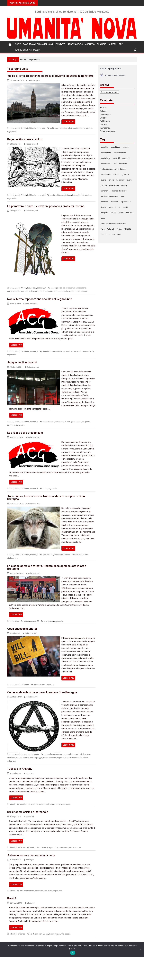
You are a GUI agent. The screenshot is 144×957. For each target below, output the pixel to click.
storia (103, 218)
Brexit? (11, 898)
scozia (67, 934)
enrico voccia (106, 164)
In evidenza (31, 288)
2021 (12, 685)
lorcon (51, 934)
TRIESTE (127, 229)
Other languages (107, 131)
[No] (140, 949)
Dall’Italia (104, 124)
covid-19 (70, 754)
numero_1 (34, 489)
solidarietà (11, 761)
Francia (27, 291)
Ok (72, 953)
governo (125, 174)
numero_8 (34, 351)
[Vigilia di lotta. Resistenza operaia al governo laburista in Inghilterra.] (33, 85)
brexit (32, 847)
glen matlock (33, 804)
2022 (12, 621)
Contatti (60, 44)
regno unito (11, 132)
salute (85, 758)
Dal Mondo (31, 128)
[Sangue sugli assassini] (33, 371)
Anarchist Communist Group (54, 351)
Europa (45, 934)
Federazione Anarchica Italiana (113, 169)
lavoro (129, 180)
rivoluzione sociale (74, 758)
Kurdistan (120, 180)
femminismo (106, 174)
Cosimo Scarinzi (41, 847)
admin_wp (29, 773)
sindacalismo (68, 291)
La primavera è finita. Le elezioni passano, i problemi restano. (46, 206)
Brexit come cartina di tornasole (27, 812)
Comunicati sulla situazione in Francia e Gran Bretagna (42, 692)
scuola (113, 213)
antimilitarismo (48, 422)
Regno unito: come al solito (24, 139)
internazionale (39, 685)
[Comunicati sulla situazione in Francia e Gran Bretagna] (33, 701)
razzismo (114, 202)
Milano (124, 185)
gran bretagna (48, 555)
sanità (125, 207)
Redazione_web (34, 80)
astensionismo (69, 288)
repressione (125, 202)
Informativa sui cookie (27, 50)
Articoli (23, 128)
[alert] (117, 75)
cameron (38, 934)
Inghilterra (54, 128)
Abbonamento (75, 44)
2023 (12, 555)
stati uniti (129, 213)
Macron (26, 758)
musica (42, 804)
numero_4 (34, 422)
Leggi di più (68, 122)
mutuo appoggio (36, 758)
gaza (73, 422)
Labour (74, 195)
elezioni (20, 291)
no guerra (86, 422)
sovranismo (63, 847)
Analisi (17, 128)
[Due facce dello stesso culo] (33, 442)
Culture (103, 118)
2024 (12, 128)
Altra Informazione (27, 891)
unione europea (81, 291)
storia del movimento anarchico (113, 223)
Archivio (90, 44)
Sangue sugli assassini (22, 362)
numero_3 (34, 555)
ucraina (112, 234)
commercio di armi (62, 422)
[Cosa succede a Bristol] (33, 638)
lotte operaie (48, 621)
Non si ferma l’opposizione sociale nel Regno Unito (39, 299)
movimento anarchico (109, 196)
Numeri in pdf (116, 44)
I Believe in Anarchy (19, 768)
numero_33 (41, 128)
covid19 (77, 754)
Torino (119, 229)
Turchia (103, 234)
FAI (115, 164)
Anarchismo (115, 147)
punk (47, 804)
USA (119, 234)
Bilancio (101, 44)
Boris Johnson (49, 754)
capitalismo (66, 195)
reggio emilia (55, 804)
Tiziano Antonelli (107, 229)
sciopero (104, 213)
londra (45, 489)
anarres (126, 147)
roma (111, 207)
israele (78, 422)
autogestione (81, 288)
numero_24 (41, 195)
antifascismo (106, 153)
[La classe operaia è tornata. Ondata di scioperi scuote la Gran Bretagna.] (33, 578)
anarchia (23, 804)
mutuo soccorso (49, 758)
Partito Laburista (85, 128)
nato (122, 196)
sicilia (121, 213)
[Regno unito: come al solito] (33, 148)
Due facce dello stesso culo (25, 432)
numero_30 (34, 621)
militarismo (105, 191)
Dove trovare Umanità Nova (38, 44)
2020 (12, 754)
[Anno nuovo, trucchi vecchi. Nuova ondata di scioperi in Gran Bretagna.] (33, 508)
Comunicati (25, 754)
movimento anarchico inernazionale (80, 351)
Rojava (103, 207)
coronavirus (61, 754)
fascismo (123, 164)
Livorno (104, 185)
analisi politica (55, 195)
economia (126, 158)
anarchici (104, 147)
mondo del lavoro (71, 555)
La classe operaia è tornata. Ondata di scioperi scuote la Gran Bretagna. (46, 567)
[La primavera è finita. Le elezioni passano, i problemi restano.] (33, 215)
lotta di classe (36, 291)
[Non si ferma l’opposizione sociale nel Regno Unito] (33, 308)
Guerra (103, 180)
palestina (10, 425)
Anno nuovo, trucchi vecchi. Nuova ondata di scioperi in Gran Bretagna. (46, 497)
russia (117, 207)
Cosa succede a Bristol (22, 628)
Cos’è (18, 44)
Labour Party (63, 128)
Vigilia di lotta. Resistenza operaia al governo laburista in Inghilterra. (50, 75)
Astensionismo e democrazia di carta (31, 855)
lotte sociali (73, 128)
